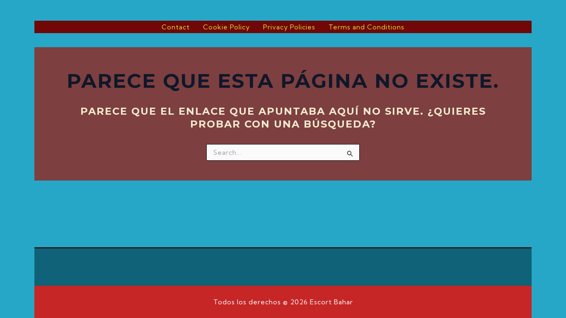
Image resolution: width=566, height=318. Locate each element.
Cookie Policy (226, 27)
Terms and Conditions (366, 27)
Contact (176, 27)
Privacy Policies (289, 27)
